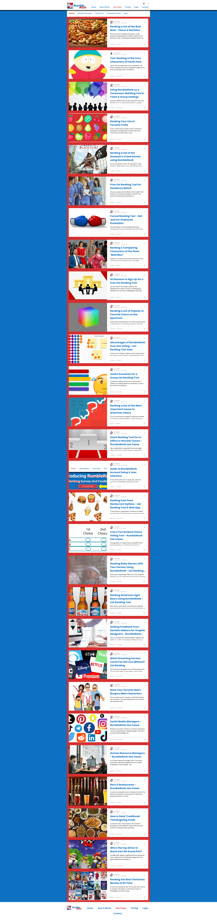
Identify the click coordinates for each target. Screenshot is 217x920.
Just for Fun (99, 13)
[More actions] (145, 22)
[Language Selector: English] (146, 4)
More (126, 13)
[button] (146, 14)
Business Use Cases (85, 13)
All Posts (72, 13)
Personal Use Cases (114, 13)
